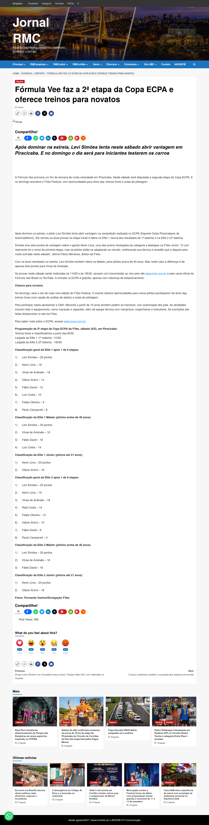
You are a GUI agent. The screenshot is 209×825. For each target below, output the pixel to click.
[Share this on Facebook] (28, 138)
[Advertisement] (89, 166)
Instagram (46, 3)
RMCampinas (38, 64)
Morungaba (133, 782)
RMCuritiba (79, 64)
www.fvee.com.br (156, 273)
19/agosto (161, 743)
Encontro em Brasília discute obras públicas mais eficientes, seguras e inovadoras (30, 794)
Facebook (33, 3)
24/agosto (68, 745)
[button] (194, 64)
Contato (166, 64)
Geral (96, 64)
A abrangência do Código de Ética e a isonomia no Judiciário (67, 793)
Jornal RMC (31, 29)
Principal (18, 64)
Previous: (59, 674)
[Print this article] (70, 138)
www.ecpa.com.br (75, 321)
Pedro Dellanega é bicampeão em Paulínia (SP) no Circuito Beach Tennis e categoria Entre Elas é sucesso (172, 734)
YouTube (59, 3)
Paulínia (169, 722)
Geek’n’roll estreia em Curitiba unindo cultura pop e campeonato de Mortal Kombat (103, 794)
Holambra (169, 782)
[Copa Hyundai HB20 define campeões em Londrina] (128, 711)
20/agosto (115, 737)
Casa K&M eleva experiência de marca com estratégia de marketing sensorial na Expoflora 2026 (178, 794)
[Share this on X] (54, 138)
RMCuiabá (59, 64)
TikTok (70, 3)
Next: (161, 672)
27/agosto (22, 743)
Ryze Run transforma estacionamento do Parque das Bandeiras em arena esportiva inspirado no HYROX (31, 734)
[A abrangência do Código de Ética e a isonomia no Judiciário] (67, 774)
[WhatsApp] (35, 138)
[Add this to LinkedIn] (48, 138)
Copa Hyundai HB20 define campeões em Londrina (122, 731)
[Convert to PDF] (77, 138)
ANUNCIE (180, 64)
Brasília (19, 782)
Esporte (19, 81)
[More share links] (83, 138)
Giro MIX (149, 64)
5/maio (20, 107)
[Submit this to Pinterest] (62, 138)
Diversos (111, 64)
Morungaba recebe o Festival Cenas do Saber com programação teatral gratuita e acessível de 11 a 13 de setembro (141, 796)
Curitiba (94, 782)
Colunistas (130, 64)
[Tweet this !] (41, 138)
